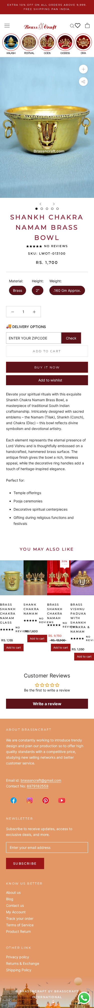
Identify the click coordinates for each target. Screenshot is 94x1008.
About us (13, 892)
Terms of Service (20, 925)
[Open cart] (87, 25)
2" (37, 290)
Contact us (15, 905)
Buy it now (47, 367)
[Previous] (40, 204)
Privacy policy (17, 957)
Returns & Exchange (22, 963)
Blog (9, 899)
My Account (16, 912)
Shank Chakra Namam (31, 609)
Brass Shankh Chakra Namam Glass (8, 614)
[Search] (72, 25)
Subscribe (25, 863)
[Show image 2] (42, 209)
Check (71, 338)
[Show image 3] (47, 209)
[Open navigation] (7, 25)
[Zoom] (83, 69)
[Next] (54, 204)
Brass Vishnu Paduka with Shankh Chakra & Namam (80, 618)
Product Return (18, 931)
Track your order (19, 918)
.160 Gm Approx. (67, 290)
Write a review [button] (47, 703)
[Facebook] (13, 800)
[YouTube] (61, 800)
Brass (17, 290)
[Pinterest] (45, 800)
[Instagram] (29, 800)
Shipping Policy (18, 970)
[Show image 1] (36, 209)
